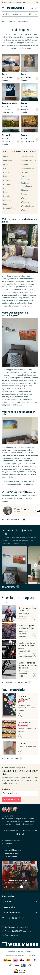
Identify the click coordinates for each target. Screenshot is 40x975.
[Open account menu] (32, 8)
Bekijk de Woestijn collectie (27, 139)
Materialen (7, 901)
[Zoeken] (36, 14)
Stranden (24, 103)
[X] (19, 918)
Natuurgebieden (27, 156)
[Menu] (2, 8)
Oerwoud (24, 164)
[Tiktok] (23, 918)
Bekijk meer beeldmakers (11, 519)
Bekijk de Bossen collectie (27, 78)
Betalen (8, 847)
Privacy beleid (31, 955)
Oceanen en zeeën (9, 103)
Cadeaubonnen (11, 856)
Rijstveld (24, 172)
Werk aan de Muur (11, 912)
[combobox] (15, 14)
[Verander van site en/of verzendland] (36, 2)
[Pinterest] (13, 918)
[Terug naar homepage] (14, 7)
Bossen (23, 74)
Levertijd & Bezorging (13, 850)
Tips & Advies (8, 907)
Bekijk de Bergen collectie (8, 78)
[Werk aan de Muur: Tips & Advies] (37, 907)
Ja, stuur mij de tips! (11, 799)
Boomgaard (7, 160)
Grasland (6, 184)
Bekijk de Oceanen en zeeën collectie (7, 109)
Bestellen (8, 844)
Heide (5, 192)
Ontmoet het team (11, 887)
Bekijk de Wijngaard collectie (6, 141)
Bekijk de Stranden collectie (24, 109)
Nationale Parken (9, 208)
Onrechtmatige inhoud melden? (14, 955)
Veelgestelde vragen (12, 840)
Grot (5, 188)
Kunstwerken (8, 896)
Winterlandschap (27, 206)
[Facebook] (16, 918)
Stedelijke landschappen (26, 184)
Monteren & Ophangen (13, 853)
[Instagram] (9, 918)
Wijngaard (6, 135)
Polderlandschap (27, 168)
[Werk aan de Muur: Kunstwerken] (37, 896)
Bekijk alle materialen (10, 758)
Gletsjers (6, 180)
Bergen (4, 74)
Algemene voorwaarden (16, 952)
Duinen (6, 172)
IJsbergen (7, 200)
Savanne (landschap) (25, 177)
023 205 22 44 (31, 830)
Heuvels (6, 196)
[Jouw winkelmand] (36, 8)
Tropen (24, 194)
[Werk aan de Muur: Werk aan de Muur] (37, 913)
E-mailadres (6, 789)
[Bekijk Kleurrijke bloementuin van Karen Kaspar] (24, 559)
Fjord (5, 176)
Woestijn (24, 135)
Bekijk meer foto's (8, 587)
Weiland (24, 198)
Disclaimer (28, 952)
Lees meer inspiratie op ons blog (14, 682)
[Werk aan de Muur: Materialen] (37, 902)
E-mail (21, 834)
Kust (5, 204)
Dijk (4, 168)
